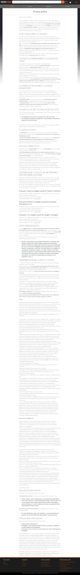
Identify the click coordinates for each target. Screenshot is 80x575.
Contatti (67, 6)
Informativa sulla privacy (46, 565)
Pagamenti (48, 6)
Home (11, 6)
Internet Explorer (38, 284)
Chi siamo (29, 6)
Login (4, 562)
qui (32, 256)
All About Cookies (34, 55)
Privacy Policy (37, 198)
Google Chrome (47, 284)
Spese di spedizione (45, 564)
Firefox (31, 284)
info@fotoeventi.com (64, 570)
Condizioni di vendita (45, 562)
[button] (71, 2)
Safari (53, 284)
